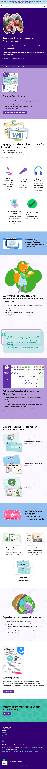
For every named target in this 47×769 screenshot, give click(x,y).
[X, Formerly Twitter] (17, 744)
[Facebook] (14, 744)
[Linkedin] (11, 744)
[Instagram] (8, 744)
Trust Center (16, 751)
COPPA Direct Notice (26, 751)
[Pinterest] (20, 744)
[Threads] (23, 744)
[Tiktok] (5, 744)
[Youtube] (2, 744)
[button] (45, 6)
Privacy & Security (7, 751)
